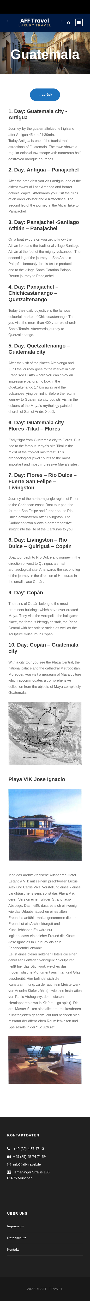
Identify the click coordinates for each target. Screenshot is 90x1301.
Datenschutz (16, 1238)
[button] (10, 15)
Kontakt (13, 1249)
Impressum (15, 1226)
